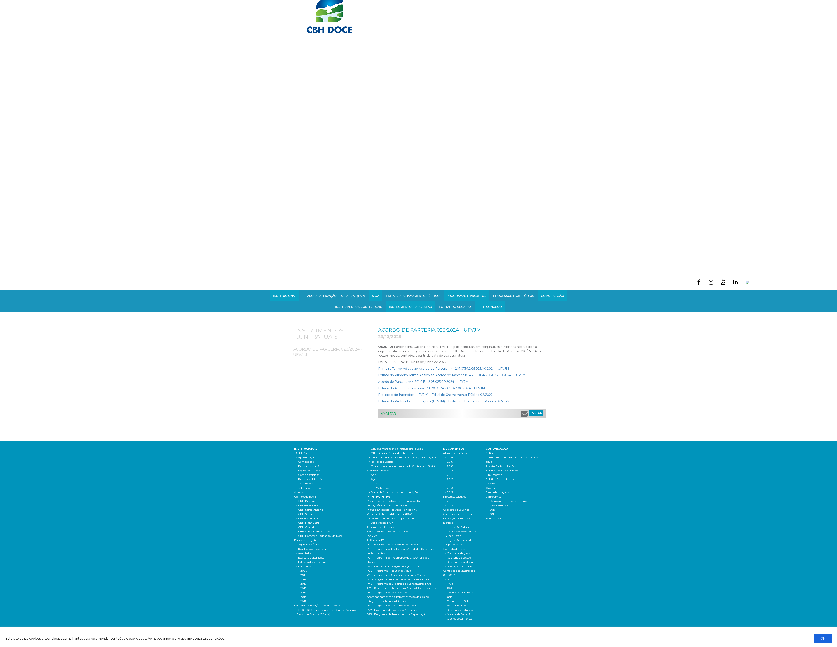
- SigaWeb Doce (379, 487)
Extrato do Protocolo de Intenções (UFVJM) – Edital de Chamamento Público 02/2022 (443, 401)
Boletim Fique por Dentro (502, 470)
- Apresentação (305, 457)
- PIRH (449, 579)
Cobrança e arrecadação (458, 514)
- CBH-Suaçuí (305, 514)
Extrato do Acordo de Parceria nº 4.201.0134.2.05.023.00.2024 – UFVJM (431, 388)
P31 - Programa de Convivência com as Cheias (396, 575)
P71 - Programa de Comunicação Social (392, 605)
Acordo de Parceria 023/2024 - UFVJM (327, 352)
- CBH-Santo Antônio (309, 509)
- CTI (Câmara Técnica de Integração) (392, 453)
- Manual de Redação (458, 614)
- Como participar (307, 474)
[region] (418, 637)
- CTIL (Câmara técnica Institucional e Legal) (396, 448)
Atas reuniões (304, 483)
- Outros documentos (458, 618)
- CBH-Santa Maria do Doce (313, 531)
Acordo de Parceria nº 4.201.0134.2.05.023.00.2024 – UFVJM (423, 382)
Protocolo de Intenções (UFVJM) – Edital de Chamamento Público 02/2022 (435, 395)
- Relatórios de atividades (460, 609)
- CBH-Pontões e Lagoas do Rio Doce (319, 535)
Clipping (491, 487)
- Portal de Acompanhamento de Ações (393, 492)
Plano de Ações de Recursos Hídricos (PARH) (394, 509)
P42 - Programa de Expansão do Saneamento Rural (399, 583)
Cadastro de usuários (456, 509)
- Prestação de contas (458, 566)
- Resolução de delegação (311, 548)
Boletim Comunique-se (500, 479)
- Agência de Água (308, 544)
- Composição (305, 461)
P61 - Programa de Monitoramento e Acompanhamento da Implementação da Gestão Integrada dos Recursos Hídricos (398, 597)
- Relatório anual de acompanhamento (393, 518)
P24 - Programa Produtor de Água (389, 570)
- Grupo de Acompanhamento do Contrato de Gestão (402, 466)
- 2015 (302, 588)
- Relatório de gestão (458, 557)
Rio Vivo (372, 535)
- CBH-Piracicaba (307, 505)
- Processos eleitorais (309, 479)
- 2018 (449, 466)
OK (822, 638)
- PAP (449, 588)
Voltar (389, 414)
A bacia (299, 492)
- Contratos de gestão (458, 553)
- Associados (303, 553)
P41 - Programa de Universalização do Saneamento (399, 579)
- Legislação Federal (457, 527)
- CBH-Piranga (305, 501)
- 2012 (302, 601)
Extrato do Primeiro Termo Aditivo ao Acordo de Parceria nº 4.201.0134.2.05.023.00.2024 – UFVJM (452, 375)
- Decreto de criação (308, 466)
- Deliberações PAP (381, 522)
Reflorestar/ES (375, 540)
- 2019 (302, 575)
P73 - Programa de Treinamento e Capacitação (396, 614)
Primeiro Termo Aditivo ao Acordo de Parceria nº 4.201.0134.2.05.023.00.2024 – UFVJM (443, 369)
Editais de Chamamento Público (413, 296)
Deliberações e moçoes (310, 487)
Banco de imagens (497, 492)
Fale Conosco (490, 306)
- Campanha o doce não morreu (508, 501)
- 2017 (302, 579)
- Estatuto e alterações (310, 557)
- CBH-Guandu (306, 527)
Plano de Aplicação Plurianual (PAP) (390, 514)
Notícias (490, 453)
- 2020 (303, 570)
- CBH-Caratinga (307, 518)
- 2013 (302, 596)
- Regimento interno (309, 470)
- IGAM (373, 483)
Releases (491, 483)
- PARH (450, 583)
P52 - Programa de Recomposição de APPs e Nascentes (401, 588)
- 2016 (302, 583)
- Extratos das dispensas (311, 562)
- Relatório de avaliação (459, 562)
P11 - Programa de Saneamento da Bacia (392, 544)
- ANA (373, 474)
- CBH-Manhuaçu (307, 522)
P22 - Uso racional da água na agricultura (393, 566)
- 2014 (302, 592)
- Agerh (374, 479)
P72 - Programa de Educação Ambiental (392, 609)
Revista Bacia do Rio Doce (502, 466)
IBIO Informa (494, 474)
